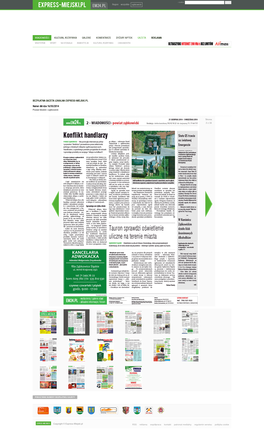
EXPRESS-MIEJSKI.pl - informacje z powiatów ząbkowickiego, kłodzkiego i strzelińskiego (62, 4)
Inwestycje (83, 43)
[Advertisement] (132, 70)
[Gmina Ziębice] (134, 414)
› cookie (181, 2)
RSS (134, 424)
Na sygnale (66, 43)
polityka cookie (222, 424)
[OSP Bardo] (158, 413)
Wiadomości (42, 37)
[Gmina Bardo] (66, 414)
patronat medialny (182, 424)
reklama (143, 424)
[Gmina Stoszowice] (106, 414)
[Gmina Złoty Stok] (123, 414)
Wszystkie (40, 43)
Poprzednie (55, 204)
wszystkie (125, 4)
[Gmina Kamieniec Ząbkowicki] (89, 414)
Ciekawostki (124, 43)
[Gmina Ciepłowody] (77, 414)
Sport (53, 43)
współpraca (155, 424)
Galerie (86, 37)
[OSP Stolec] (146, 414)
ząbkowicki (136, 4)
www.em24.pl (100, 4)
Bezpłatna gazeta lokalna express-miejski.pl (60, 100)
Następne (208, 204)
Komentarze (103, 37)
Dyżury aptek (124, 37)
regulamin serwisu (203, 424)
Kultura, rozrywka (65, 37)
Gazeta (142, 37)
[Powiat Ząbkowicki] (41, 414)
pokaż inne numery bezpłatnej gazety (55, 397)
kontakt (167, 424)
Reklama (156, 37)
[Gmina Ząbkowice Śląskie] (55, 414)
